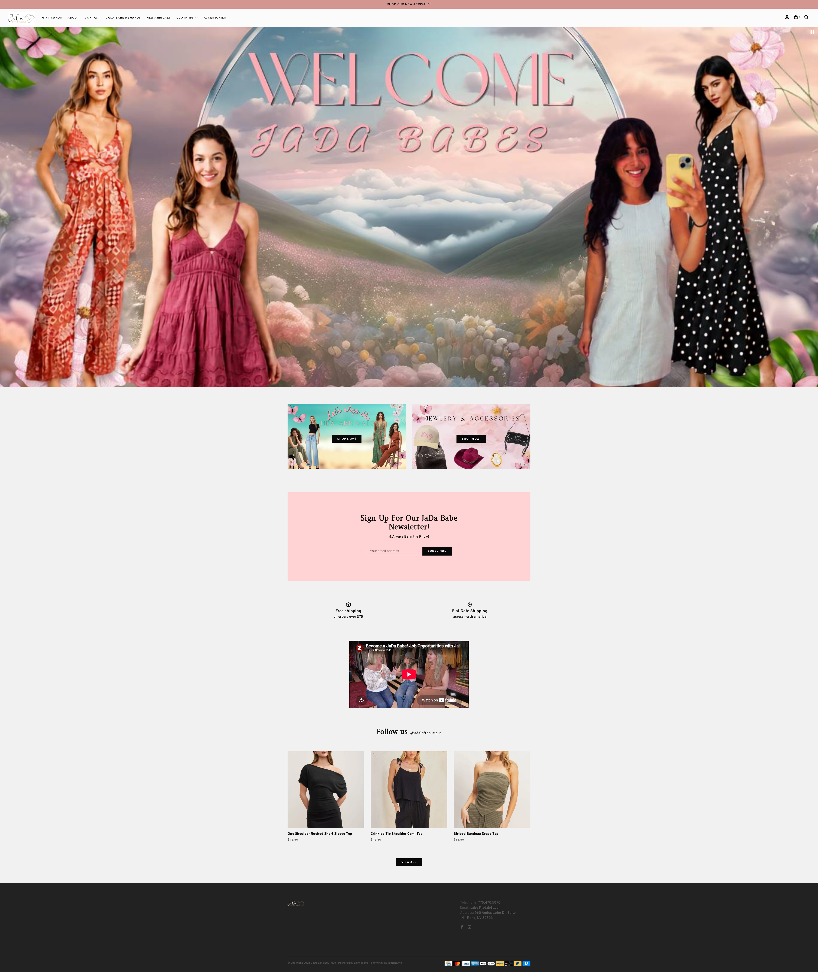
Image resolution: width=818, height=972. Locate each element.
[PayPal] (500, 965)
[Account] (787, 18)
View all (409, 862)
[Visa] (466, 965)
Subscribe (437, 551)
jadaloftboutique (426, 733)
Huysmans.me (393, 963)
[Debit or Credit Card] (509, 965)
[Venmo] (526, 965)
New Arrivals (159, 18)
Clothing (185, 18)
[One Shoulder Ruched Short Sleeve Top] (326, 790)
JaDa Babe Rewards (123, 18)
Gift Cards (52, 18)
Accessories (215, 18)
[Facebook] (462, 927)
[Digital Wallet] (487, 965)
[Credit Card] (448, 965)
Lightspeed (361, 963)
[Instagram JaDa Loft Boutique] (469, 927)
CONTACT (92, 18)
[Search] (806, 18)
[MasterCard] (457, 965)
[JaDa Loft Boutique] (296, 903)
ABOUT (73, 18)
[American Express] (475, 965)
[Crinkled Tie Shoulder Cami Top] (409, 790)
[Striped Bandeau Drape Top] (492, 790)
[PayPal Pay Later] (518, 965)
